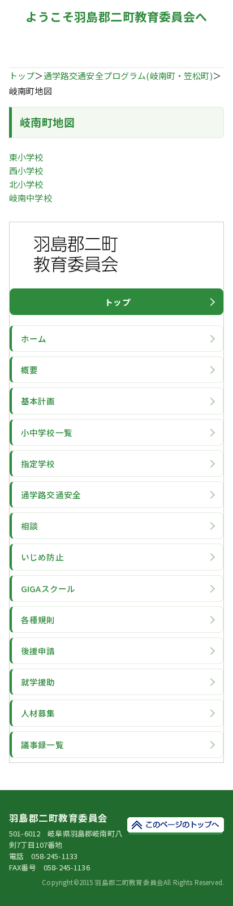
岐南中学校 (30, 198)
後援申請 (38, 651)
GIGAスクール (48, 588)
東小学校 (26, 157)
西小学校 (26, 170)
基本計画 (38, 401)
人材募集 (38, 713)
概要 (29, 370)
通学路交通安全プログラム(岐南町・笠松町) (128, 75)
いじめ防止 (42, 557)
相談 (29, 526)
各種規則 (38, 619)
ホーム (33, 338)
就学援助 (38, 682)
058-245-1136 (67, 867)
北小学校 (26, 184)
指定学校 (38, 463)
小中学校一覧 (46, 432)
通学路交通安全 (51, 495)
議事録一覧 (42, 744)
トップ (21, 75)
